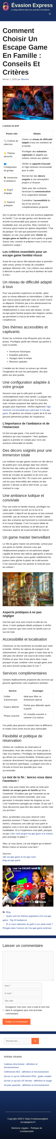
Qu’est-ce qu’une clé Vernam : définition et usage (28, 1080)
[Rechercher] (35, 1041)
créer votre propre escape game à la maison (31, 833)
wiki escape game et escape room (19, 857)
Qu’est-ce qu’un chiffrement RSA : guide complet (27, 1076)
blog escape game (11, 860)
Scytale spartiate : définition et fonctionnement (26, 1085)
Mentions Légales (20, 1128)
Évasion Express (32, 5)
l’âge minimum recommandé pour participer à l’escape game (27, 410)
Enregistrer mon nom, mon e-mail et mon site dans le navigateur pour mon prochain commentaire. (27, 1010)
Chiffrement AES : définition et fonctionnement (26, 1072)
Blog (8, 912)
